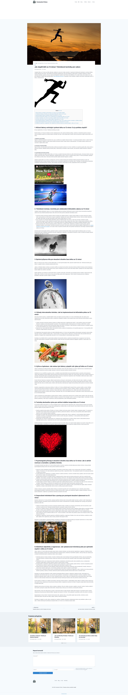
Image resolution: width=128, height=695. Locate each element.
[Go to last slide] (30, 630)
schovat (60, 110)
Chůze (85, 1)
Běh (79, 1)
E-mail (56, 669)
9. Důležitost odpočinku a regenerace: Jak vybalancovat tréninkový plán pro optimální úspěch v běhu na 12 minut (56, 123)
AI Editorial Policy (64, 693)
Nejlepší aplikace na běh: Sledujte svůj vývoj (42, 608)
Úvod (76, 1)
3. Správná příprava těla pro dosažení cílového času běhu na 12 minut (48, 115)
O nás (93, 1)
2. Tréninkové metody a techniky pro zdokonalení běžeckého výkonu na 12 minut (50, 114)
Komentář (35, 656)
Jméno (35, 669)
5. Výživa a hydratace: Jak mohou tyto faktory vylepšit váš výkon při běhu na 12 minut (51, 117)
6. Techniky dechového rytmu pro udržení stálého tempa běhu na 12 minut (49, 119)
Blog (59, 680)
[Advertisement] (64, 12)
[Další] (98, 630)
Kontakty (65, 680)
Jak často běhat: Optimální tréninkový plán (86, 608)
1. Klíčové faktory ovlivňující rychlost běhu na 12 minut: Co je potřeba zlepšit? (50, 112)
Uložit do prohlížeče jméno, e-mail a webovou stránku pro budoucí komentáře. (84, 669)
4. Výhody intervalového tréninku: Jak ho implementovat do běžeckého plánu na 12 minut (52, 116)
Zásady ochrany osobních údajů (69, 687)
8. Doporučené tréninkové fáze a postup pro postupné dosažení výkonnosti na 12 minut (51, 121)
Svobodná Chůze (38, 69)
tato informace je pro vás (59, 76)
